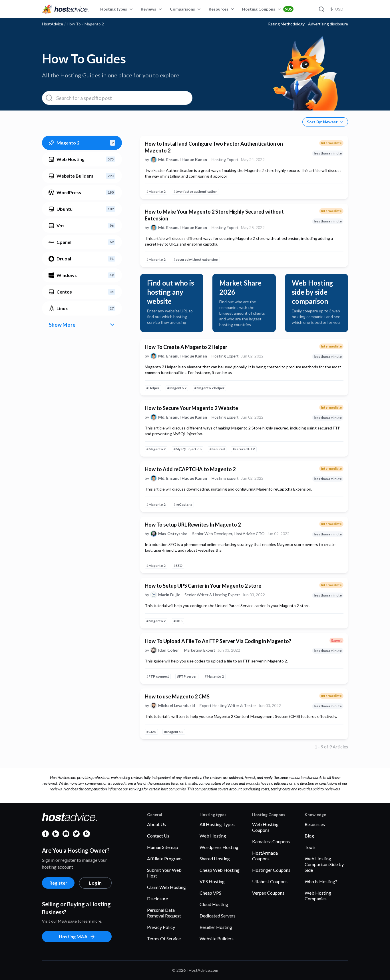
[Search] (321, 9)
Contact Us (158, 835)
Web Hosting (213, 835)
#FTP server (187, 676)
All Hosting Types (217, 824)
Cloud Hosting (214, 904)
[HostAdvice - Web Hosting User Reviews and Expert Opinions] (65, 9)
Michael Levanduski (176, 705)
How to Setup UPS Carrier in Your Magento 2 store (203, 586)
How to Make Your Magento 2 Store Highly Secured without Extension (214, 215)
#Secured (217, 449)
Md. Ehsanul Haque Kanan (182, 159)
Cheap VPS (210, 892)
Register (58, 882)
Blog (309, 835)
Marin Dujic (169, 595)
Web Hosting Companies (318, 895)
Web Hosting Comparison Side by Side (324, 864)
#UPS (178, 621)
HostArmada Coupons (265, 855)
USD (336, 9)
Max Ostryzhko (173, 533)
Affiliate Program (164, 858)
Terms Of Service (164, 938)
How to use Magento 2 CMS (177, 696)
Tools (310, 847)
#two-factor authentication (195, 191)
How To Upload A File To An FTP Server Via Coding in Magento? (218, 641)
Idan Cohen (169, 650)
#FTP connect (157, 676)
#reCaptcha (183, 504)
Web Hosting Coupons (265, 827)
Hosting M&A (73, 936)
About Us (156, 824)
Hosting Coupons (267, 9)
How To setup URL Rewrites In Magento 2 (193, 524)
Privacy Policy (161, 927)
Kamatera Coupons (271, 841)
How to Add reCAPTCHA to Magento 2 (190, 469)
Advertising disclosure (328, 24)
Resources (218, 9)
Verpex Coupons (268, 892)
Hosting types (113, 9)
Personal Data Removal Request (164, 912)
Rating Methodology (286, 24)
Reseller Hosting (216, 927)
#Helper (152, 388)
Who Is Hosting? (321, 881)
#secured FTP (244, 449)
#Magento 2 (156, 191)
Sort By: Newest (322, 121)
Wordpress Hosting (219, 847)
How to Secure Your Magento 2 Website (191, 408)
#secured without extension (196, 259)
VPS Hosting (212, 881)
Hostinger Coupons (271, 870)
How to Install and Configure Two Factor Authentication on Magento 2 (214, 147)
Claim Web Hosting (166, 887)
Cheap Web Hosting (220, 870)
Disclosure (157, 898)
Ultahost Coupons (270, 881)
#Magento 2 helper (209, 388)
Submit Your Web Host (164, 872)
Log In (95, 882)
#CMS (151, 732)
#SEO (178, 565)
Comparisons (182, 9)
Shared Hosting (215, 858)
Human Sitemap (162, 847)
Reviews (148, 9)
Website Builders (217, 938)
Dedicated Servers (218, 915)
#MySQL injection (188, 449)
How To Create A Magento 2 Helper (186, 347)
